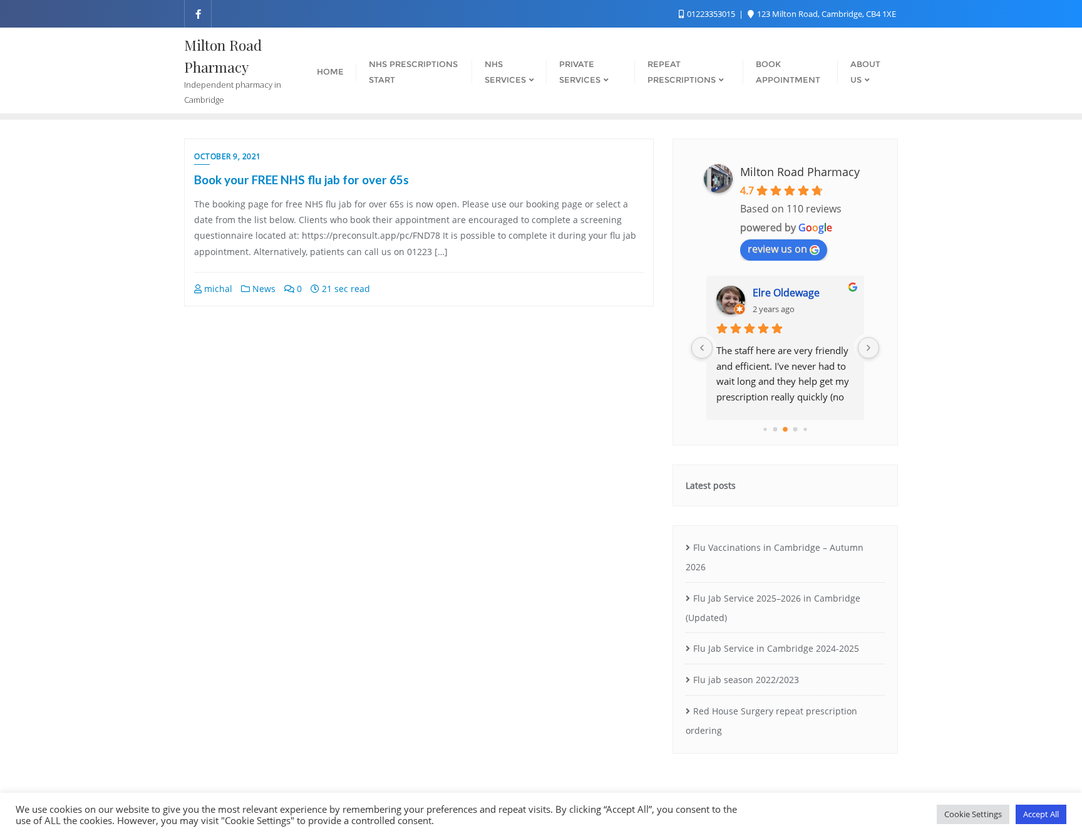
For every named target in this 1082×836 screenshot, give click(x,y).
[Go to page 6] (785, 429)
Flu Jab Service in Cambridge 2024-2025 (776, 648)
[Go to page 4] (764, 429)
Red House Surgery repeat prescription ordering (771, 720)
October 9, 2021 (227, 156)
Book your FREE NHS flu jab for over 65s (301, 179)
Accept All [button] (1041, 814)
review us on (777, 249)
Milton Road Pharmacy (800, 171)
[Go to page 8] (804, 429)
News (263, 289)
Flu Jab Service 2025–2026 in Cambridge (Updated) (773, 608)
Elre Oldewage (786, 293)
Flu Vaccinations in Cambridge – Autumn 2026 (774, 557)
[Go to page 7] (795, 429)
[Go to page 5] (775, 429)
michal (217, 289)
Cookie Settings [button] (973, 814)
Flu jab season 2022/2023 (746, 680)
